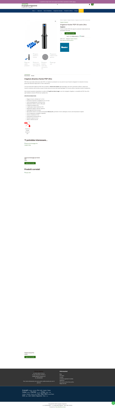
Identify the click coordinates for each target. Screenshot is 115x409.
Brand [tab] (32, 75)
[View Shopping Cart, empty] (92, 4)
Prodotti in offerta (68, 10)
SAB (23, 396)
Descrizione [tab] (27, 75)
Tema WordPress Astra (60, 407)
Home (61, 20)
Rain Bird (44, 394)
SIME (29, 396)
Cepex (49, 390)
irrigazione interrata (66, 40)
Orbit (50, 392)
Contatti (61, 377)
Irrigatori (65, 20)
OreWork (24, 394)
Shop (33, 10)
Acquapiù (25, 390)
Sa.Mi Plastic (51, 394)
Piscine (81, 10)
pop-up (71, 40)
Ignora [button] (74, 1)
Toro (47, 396)
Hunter (33, 392)
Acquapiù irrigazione (29, 6)
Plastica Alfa (34, 394)
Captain (45, 390)
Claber (24, 392)
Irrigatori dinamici (71, 20)
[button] (57, 4)
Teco (44, 396)
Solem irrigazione (37, 396)
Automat (35, 390)
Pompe (76, 10)
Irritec (43, 392)
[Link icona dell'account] (89, 4)
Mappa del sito (63, 383)
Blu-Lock (39, 390)
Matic (47, 392)
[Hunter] (64, 47)
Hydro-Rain (38, 392)
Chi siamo (62, 375)
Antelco (30, 390)
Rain (38, 394)
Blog (61, 374)
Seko (27, 396)
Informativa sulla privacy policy (67, 382)
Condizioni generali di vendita (66, 378)
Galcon (28, 392)
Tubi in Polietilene (48, 10)
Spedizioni (62, 380)
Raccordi (40, 10)
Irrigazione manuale (57, 10)
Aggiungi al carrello (70, 33)
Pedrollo (28, 394)
